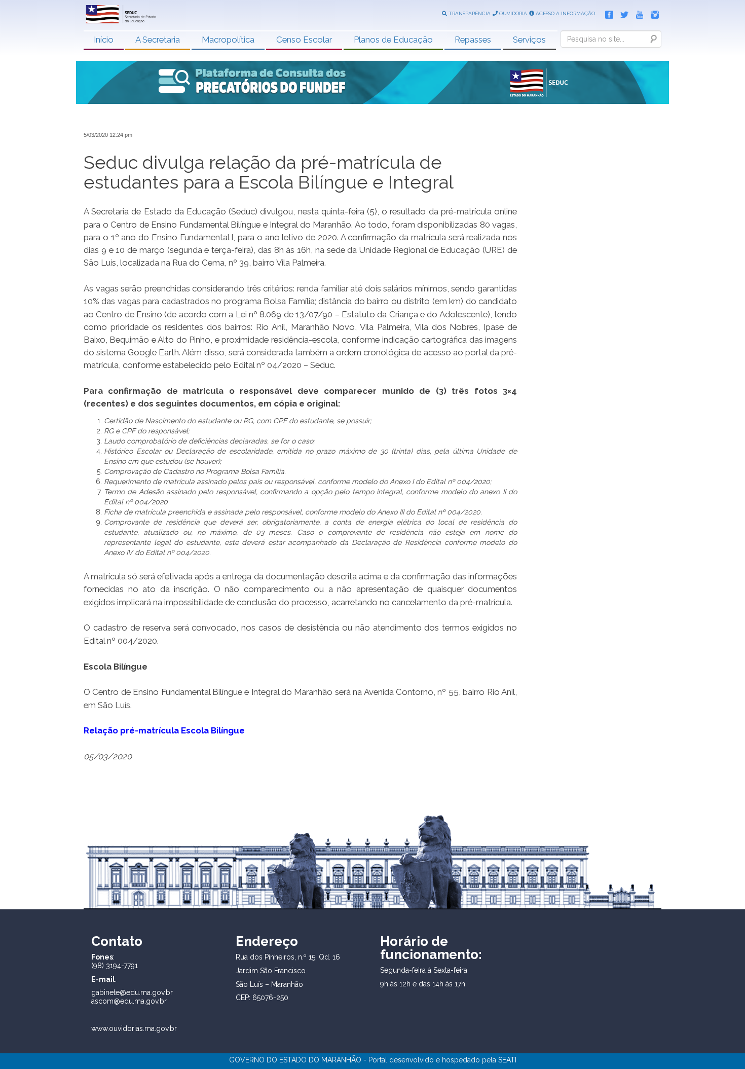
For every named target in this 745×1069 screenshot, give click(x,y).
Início (104, 39)
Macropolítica (228, 39)
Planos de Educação (393, 39)
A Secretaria (157, 39)
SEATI (507, 1060)
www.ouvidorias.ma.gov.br (134, 1028)
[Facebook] (606, 13)
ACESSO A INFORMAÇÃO (564, 13)
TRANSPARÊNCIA (469, 13)
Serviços (529, 39)
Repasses (473, 39)
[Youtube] (637, 13)
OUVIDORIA (512, 13)
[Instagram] (652, 13)
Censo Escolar (304, 39)
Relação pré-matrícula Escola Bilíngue (164, 730)
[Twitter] (621, 13)
